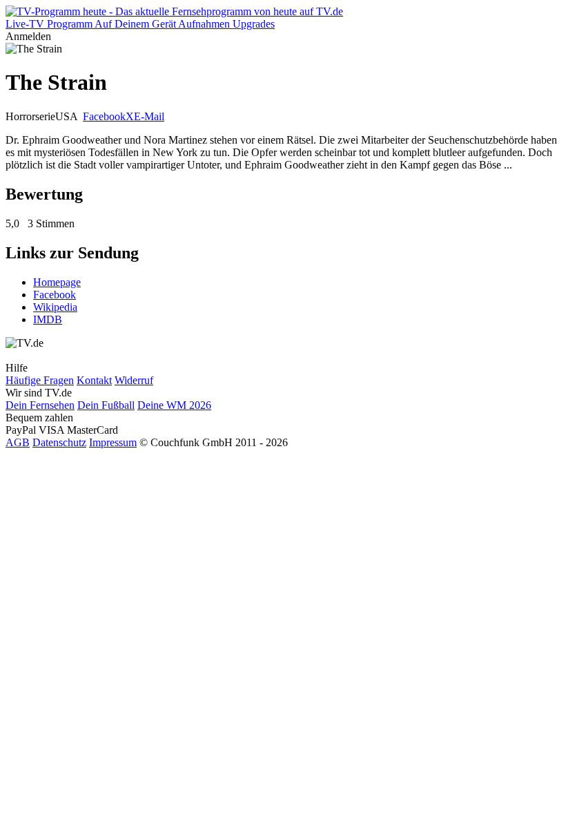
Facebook (104, 116)
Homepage (57, 282)
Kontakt (94, 380)
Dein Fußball (106, 405)
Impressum (113, 442)
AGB (18, 442)
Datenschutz (59, 442)
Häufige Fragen (40, 380)
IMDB (47, 319)
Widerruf (134, 380)
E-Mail (149, 116)
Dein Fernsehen (40, 405)
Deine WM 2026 (174, 405)
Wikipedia (55, 307)
